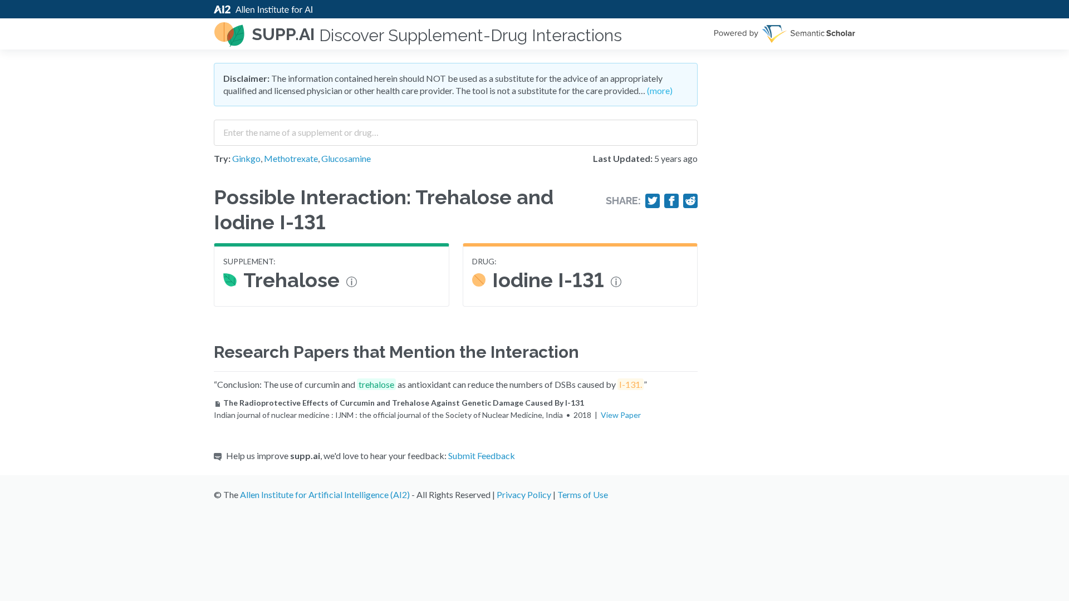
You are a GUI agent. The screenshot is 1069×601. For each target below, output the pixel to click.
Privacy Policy (524, 494)
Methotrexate (291, 158)
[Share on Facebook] (671, 201)
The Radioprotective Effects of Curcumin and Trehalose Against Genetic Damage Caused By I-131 (403, 402)
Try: (222, 158)
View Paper (621, 415)
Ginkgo (246, 158)
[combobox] (456, 128)
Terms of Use (582, 494)
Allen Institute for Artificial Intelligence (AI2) (325, 494)
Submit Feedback (481, 455)
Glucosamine (346, 158)
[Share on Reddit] (690, 201)
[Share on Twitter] (653, 201)
